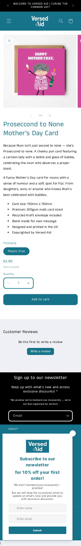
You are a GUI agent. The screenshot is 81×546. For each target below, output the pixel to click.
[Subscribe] (67, 415)
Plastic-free (16, 251)
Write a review (40, 351)
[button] (9, 21)
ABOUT (13, 429)
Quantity (8, 274)
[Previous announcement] (7, 5)
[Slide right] (49, 115)
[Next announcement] (73, 5)
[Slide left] (31, 115)
